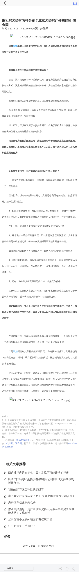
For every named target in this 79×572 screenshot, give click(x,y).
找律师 (9, 443)
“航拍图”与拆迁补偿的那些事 (26, 489)
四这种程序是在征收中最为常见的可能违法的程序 (38, 472)
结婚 (15, 351)
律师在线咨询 (23, 440)
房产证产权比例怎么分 (22, 502)
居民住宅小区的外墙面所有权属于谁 (30, 519)
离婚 (15, 46)
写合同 (18, 443)
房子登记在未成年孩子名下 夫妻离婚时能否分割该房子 (41, 496)
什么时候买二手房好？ (22, 526)
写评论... (11, 568)
